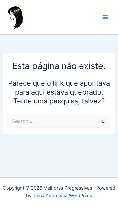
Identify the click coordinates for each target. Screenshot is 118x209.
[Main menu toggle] (105, 17)
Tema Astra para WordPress (62, 195)
